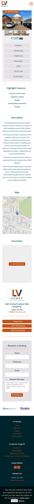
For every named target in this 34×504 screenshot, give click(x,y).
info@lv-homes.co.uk (17, 312)
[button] (17, 213)
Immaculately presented (17, 103)
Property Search (17, 436)
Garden (17, 100)
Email (17, 370)
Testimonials (17, 434)
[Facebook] (15, 467)
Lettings (17, 431)
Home (17, 425)
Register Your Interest (17, 453)
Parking (17, 107)
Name (17, 353)
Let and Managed (11, 12)
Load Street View (18, 264)
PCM (21, 38)
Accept (14, 501)
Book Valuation (17, 451)
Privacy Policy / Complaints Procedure (17, 456)
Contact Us (17, 448)
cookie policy (24, 498)
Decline (21, 501)
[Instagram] (18, 467)
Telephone (17, 362)
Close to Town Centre (17, 93)
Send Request (17, 395)
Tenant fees (18, 321)
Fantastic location (17, 97)
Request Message (17, 379)
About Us (17, 428)
